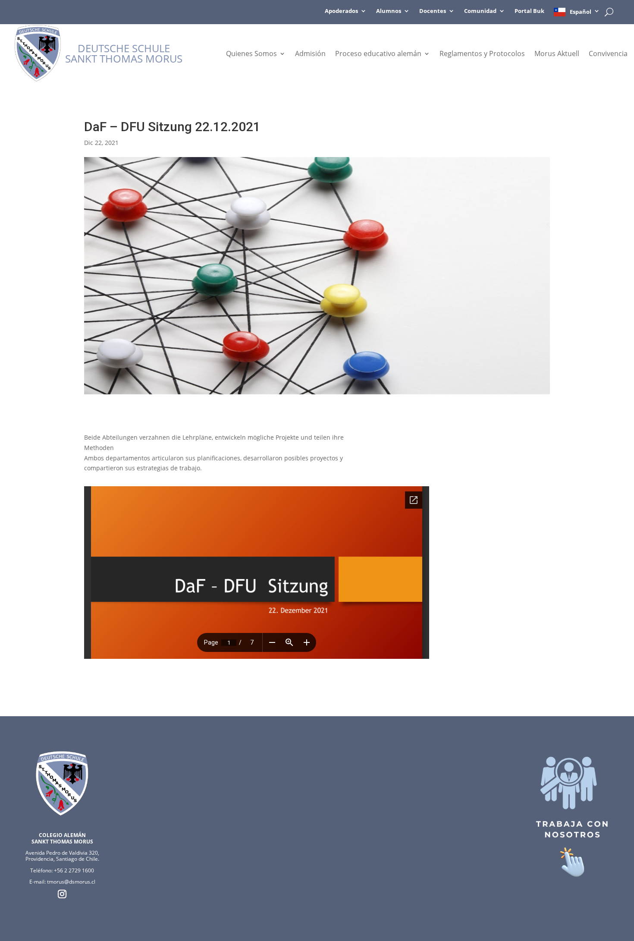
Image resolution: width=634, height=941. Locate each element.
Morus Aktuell (556, 54)
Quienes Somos (251, 54)
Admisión (310, 54)
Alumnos (388, 11)
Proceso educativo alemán (378, 54)
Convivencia (608, 54)
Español (580, 12)
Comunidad (480, 11)
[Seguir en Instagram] (62, 894)
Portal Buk (529, 11)
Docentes (432, 11)
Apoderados (341, 11)
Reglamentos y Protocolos (482, 54)
